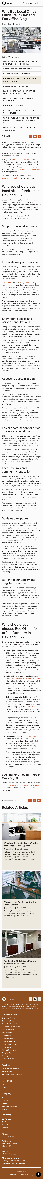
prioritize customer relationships (27, 169)
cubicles (30, 707)
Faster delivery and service (17, 74)
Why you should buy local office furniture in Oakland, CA (20, 62)
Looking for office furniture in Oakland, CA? (19, 129)
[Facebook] (30, 136)
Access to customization (16, 86)
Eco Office (8, 283)
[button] (30, 800)
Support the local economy (17, 69)
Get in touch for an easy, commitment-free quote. (21, 785)
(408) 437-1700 (8, 1137)
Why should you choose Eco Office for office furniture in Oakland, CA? (21, 120)
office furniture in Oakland (22, 160)
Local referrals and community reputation (19, 99)
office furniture (31, 200)
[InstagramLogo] (35, 136)
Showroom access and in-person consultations (20, 80)
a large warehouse (27, 283)
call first (10, 1163)
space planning (32, 736)
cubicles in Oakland (9, 178)
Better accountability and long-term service (20, 111)
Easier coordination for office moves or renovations (19, 92)
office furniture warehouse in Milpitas (26, 679)
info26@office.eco (9, 1154)
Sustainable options (13, 106)
